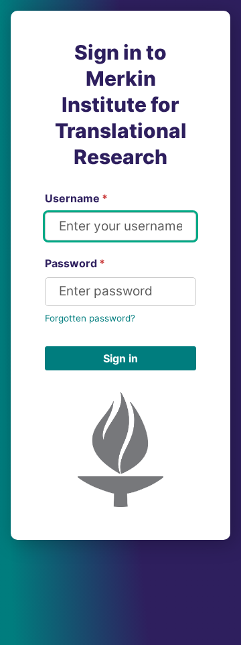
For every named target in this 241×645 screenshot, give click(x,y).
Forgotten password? (90, 318)
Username (76, 198)
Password (75, 263)
